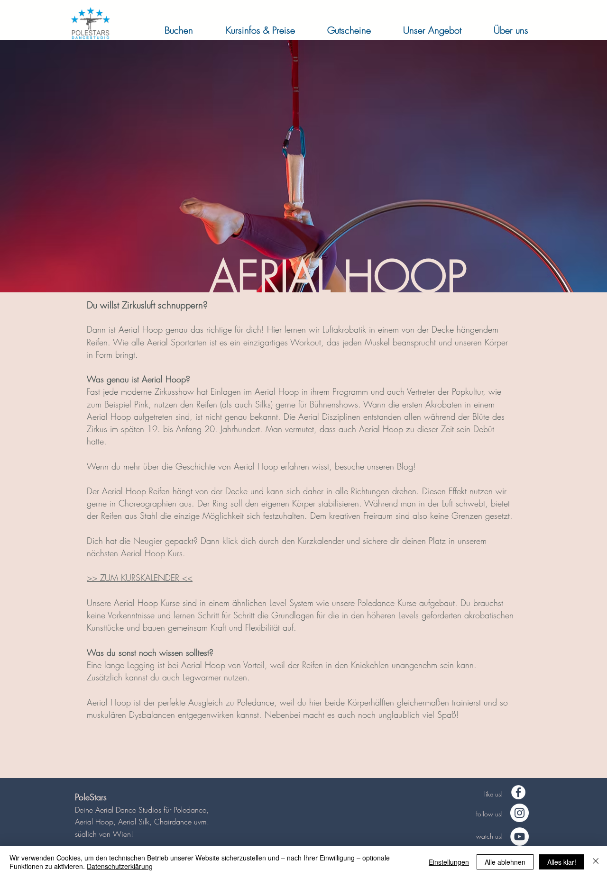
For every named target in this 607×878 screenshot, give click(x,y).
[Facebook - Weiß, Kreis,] (518, 792)
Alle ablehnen (505, 862)
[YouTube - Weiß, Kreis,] (519, 836)
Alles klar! (561, 862)
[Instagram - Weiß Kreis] (519, 813)
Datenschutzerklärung (120, 866)
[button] (169, 30)
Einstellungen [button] (449, 862)
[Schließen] (595, 861)
